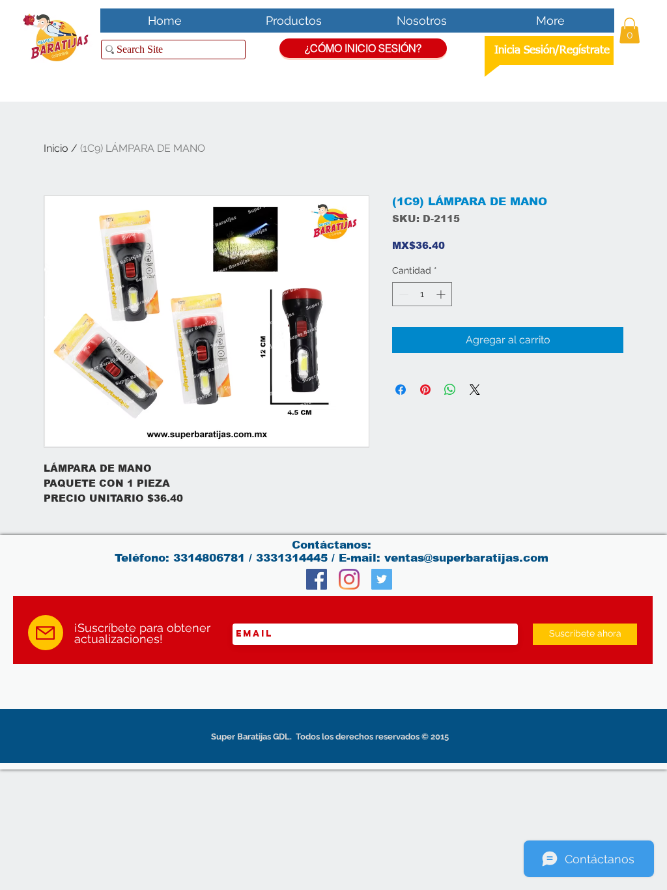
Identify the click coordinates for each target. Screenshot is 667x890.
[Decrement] (402, 294)
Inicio (56, 148)
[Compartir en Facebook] (400, 389)
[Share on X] (475, 389)
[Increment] (442, 294)
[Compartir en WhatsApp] (450, 389)
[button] (629, 30)
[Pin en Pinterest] (425, 389)
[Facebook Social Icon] (316, 579)
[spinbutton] (422, 294)
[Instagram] (349, 579)
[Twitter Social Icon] (381, 579)
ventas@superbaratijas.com (466, 558)
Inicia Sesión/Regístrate (552, 50)
